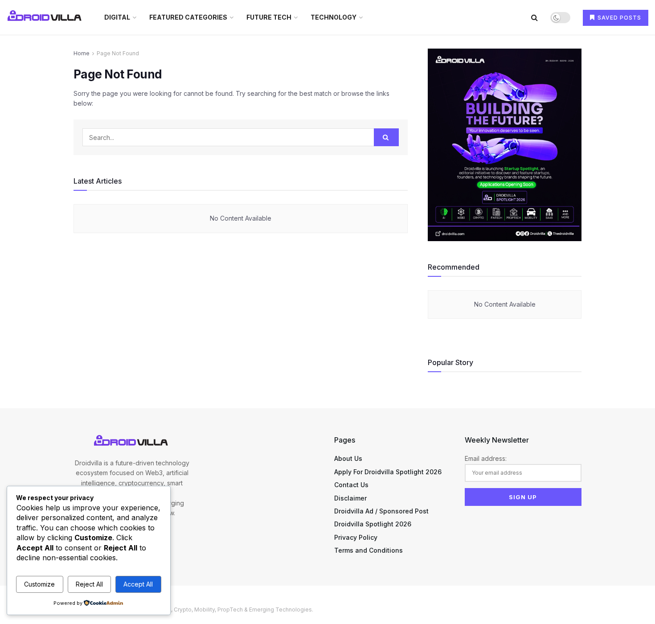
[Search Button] (534, 17)
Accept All (138, 584)
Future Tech (268, 17)
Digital (117, 17)
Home (82, 53)
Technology (333, 17)
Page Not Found (118, 53)
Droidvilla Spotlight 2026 (372, 524)
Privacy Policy (355, 537)
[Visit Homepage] (46, 17)
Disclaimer (350, 498)
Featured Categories (188, 17)
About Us (348, 458)
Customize (39, 584)
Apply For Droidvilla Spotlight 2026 (388, 472)
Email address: (486, 458)
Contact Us (351, 485)
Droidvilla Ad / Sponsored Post (381, 511)
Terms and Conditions (368, 550)
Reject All (89, 584)
